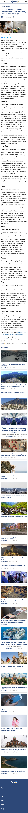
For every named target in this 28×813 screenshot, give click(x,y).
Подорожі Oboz (14, 16)
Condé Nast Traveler (17, 53)
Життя (2, 804)
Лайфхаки (4, 809)
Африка (3, 800)
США (2, 792)
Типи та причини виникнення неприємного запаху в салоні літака (14, 430)
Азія (2, 796)
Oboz (5, 16)
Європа (3, 787)
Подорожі (3, 388)
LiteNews (8, 343)
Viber (13, 339)
